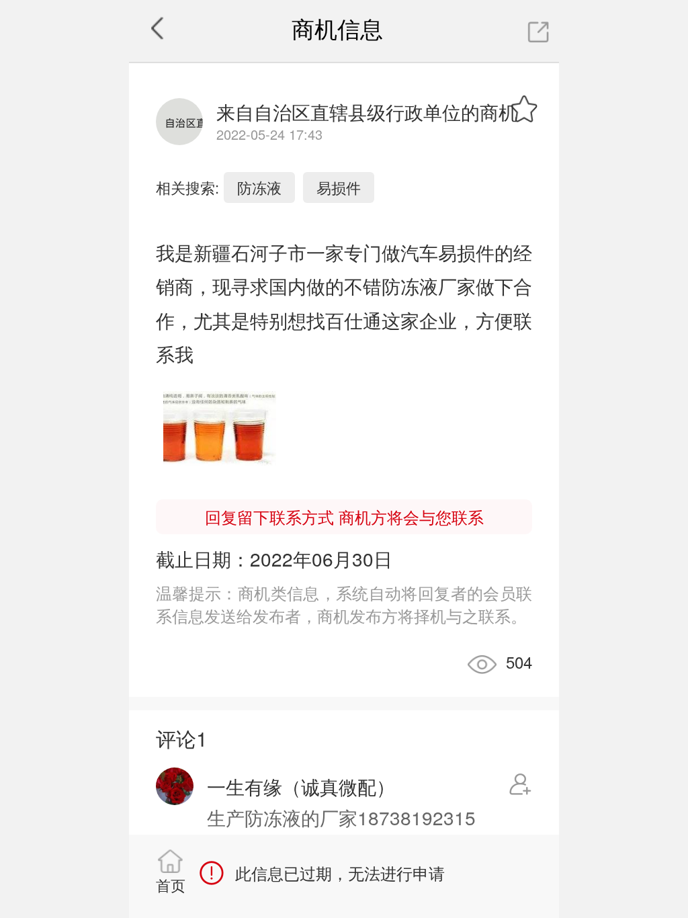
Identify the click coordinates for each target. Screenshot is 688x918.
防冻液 (259, 187)
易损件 (338, 187)
